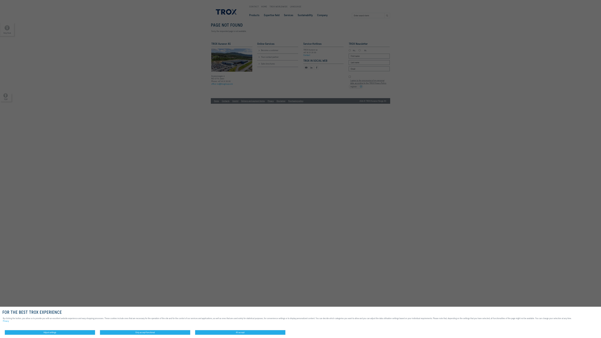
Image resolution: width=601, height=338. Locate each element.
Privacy (6, 321)
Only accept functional (145, 332)
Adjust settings (50, 332)
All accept (240, 332)
